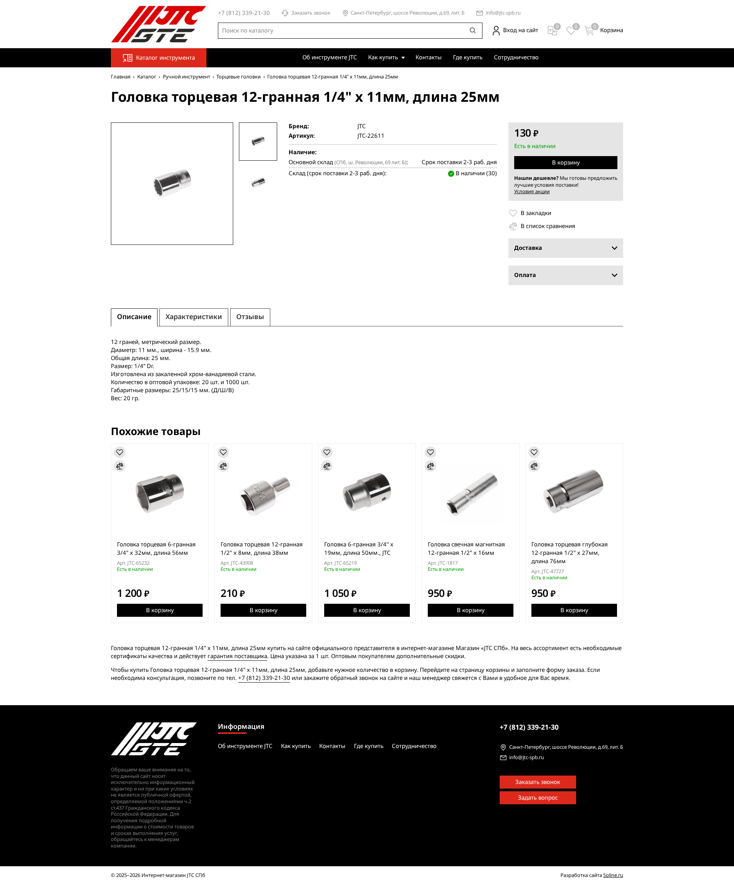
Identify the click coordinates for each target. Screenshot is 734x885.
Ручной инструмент (186, 76)
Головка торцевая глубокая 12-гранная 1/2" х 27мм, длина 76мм (569, 553)
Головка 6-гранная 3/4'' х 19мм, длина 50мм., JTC (358, 548)
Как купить (383, 57)
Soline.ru (613, 875)
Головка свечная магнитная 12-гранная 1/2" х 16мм (466, 548)
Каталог (146, 76)
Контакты (429, 57)
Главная (121, 76)
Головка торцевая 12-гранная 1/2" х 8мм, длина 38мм (262, 548)
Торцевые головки (238, 76)
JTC (361, 126)
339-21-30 (529, 727)
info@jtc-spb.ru (503, 13)
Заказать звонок (310, 13)
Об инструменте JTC (329, 57)
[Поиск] (473, 31)
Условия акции (532, 191)
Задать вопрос (538, 798)
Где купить (467, 57)
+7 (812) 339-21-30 (264, 678)
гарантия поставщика (237, 656)
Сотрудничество (516, 57)
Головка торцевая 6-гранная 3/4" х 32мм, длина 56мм (156, 548)
